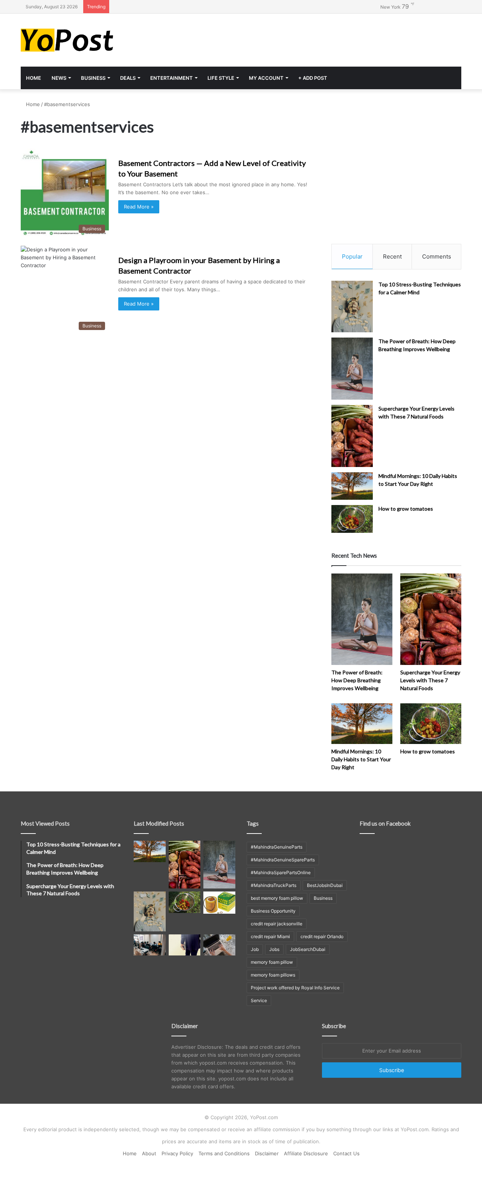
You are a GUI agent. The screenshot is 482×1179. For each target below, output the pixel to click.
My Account (266, 78)
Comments (436, 256)
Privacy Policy (177, 1153)
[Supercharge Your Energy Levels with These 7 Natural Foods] (352, 436)
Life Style (220, 78)
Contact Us (346, 1153)
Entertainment (171, 78)
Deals (128, 78)
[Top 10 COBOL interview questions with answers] (185, 944)
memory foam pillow (272, 962)
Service (259, 1000)
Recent (392, 256)
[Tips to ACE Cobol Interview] (219, 944)
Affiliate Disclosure (306, 1153)
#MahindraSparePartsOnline (281, 872)
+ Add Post (312, 78)
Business (93, 78)
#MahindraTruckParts (273, 885)
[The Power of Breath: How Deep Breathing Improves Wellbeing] (352, 369)
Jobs (274, 949)
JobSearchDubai (307, 949)
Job (255, 949)
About (149, 1153)
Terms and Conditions (224, 1153)
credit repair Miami (270, 936)
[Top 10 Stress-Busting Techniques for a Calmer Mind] (352, 307)
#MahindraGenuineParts (276, 847)
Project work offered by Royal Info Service (295, 987)
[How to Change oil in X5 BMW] (219, 902)
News (59, 78)
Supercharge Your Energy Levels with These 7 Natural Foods (430, 680)
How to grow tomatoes (405, 508)
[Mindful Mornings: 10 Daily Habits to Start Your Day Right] (352, 486)
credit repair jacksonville (276, 923)
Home (33, 78)
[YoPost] (90, 40)
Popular (352, 256)
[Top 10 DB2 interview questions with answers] (150, 944)
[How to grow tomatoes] (352, 518)
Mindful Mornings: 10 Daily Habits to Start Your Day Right (361, 759)
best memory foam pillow (277, 898)
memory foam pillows (273, 975)
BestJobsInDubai (325, 885)
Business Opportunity (273, 911)
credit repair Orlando (321, 936)
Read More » (139, 207)
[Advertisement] (316, 38)
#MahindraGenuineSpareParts (283, 860)
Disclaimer (267, 1153)
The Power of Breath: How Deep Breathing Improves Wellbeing (357, 680)
